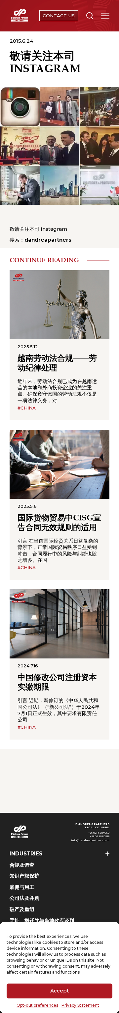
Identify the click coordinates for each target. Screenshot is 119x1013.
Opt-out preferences (37, 1005)
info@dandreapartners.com (90, 840)
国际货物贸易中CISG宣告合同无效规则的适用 (59, 523)
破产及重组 (22, 909)
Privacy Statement (80, 1005)
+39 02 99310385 (99, 836)
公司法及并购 (24, 898)
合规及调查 (22, 865)
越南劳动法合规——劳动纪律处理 (57, 363)
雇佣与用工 (22, 887)
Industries (26, 853)
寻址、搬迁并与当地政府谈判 (42, 920)
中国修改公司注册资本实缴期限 (57, 682)
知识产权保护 (24, 876)
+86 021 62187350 (98, 832)
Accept (59, 991)
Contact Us (59, 15)
